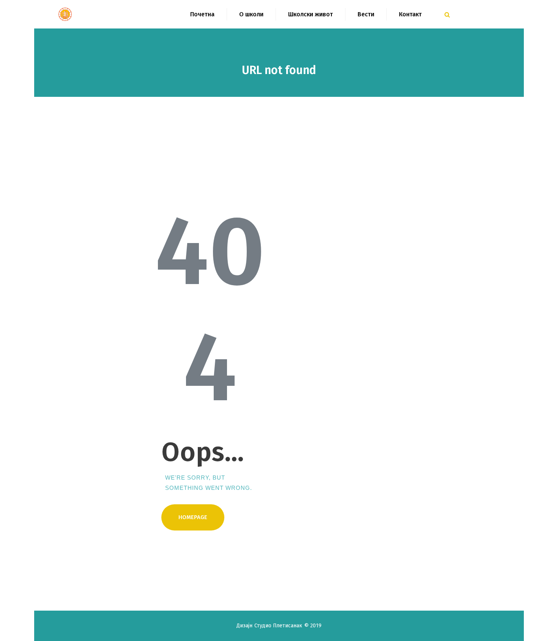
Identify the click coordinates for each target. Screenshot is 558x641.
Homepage (192, 517)
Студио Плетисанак (279, 625)
